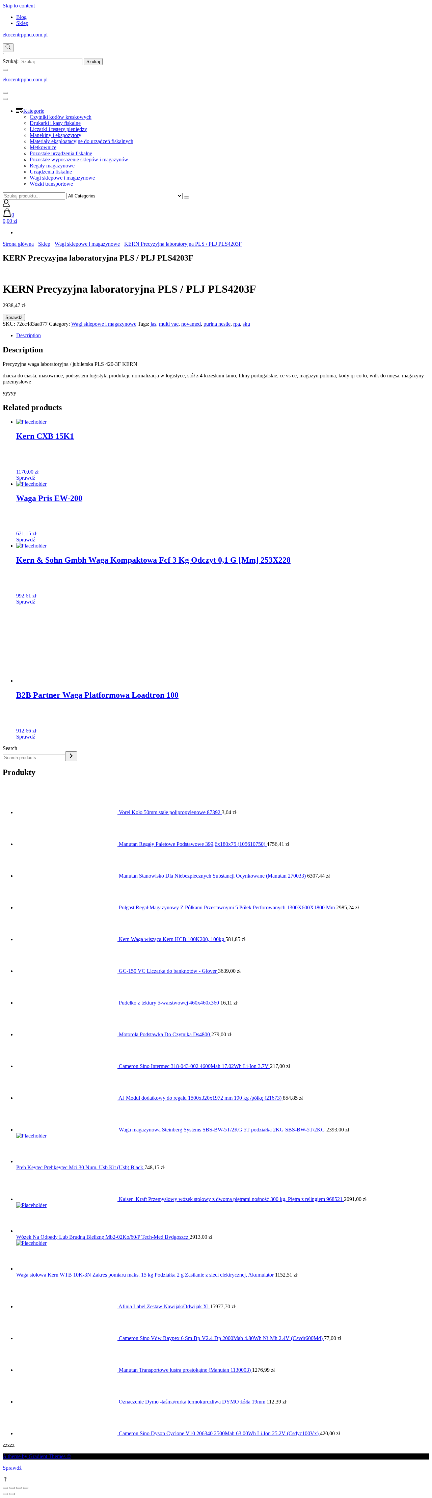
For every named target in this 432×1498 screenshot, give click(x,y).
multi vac (169, 324)
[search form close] (5, 70)
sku (246, 324)
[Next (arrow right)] (12, 1494)
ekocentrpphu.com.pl (25, 34)
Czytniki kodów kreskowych (60, 117)
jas (153, 324)
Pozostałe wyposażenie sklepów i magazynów (79, 159)
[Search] (71, 756)
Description (28, 335)
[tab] (222, 335)
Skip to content (19, 5)
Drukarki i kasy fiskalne (55, 123)
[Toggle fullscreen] (19, 1488)
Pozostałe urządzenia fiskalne (61, 153)
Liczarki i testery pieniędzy (58, 129)
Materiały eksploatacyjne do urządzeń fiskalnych (81, 141)
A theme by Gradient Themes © (37, 1456)
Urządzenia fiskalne (51, 172)
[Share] (12, 1488)
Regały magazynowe (52, 165)
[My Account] (6, 205)
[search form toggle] (8, 47)
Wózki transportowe (51, 184)
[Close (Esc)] (5, 1488)
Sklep (22, 23)
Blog (21, 17)
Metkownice (43, 147)
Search (10, 748)
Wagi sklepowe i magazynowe (62, 178)
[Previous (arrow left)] (5, 1494)
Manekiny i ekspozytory (55, 135)
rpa (236, 324)
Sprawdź (13, 317)
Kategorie (33, 111)
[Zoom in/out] (25, 1488)
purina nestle (217, 324)
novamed (191, 324)
